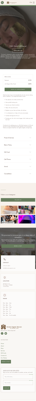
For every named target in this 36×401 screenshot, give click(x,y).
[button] (30, 2)
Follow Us (18, 199)
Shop (2, 348)
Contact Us (4, 355)
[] (9, 210)
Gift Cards (3, 353)
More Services (18, 50)
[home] (11, 2)
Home (2, 343)
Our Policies (4, 358)
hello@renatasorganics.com (9, 268)
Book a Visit (18, 246)
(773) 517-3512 (6, 265)
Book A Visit (6, 361)
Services (3, 350)
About (2, 346)
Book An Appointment (18, 89)
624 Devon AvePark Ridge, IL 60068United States (7, 285)
